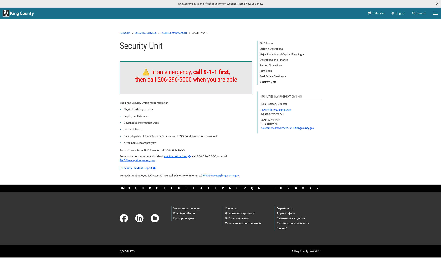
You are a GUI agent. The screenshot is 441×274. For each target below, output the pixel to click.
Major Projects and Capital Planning (282, 54)
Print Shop (266, 70)
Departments (285, 208)
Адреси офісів (286, 213)
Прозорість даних (184, 218)
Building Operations (271, 48)
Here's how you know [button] (250, 3)
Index (125, 188)
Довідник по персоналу (240, 213)
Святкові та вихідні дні (291, 218)
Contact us (231, 208)
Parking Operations (271, 65)
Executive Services (146, 32)
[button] (437, 4)
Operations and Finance (274, 59)
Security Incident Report (137, 168)
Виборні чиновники (237, 218)
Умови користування (186, 208)
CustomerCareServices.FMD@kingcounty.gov (287, 128)
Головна (125, 32)
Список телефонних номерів (243, 223)
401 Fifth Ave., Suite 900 (276, 109)
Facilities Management (174, 32)
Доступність (127, 251)
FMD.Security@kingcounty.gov (137, 160)
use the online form (175, 156)
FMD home (266, 43)
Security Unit (268, 81)
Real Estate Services (273, 76)
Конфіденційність (184, 213)
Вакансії (282, 228)
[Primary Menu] (435, 13)
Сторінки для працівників (293, 223)
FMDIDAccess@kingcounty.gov (220, 175)
